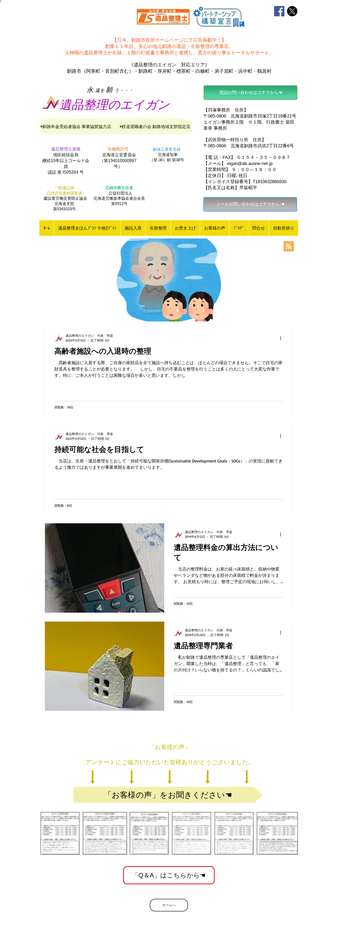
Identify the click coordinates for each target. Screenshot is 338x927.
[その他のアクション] (282, 338)
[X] (292, 11)
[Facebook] (279, 11)
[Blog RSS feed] (289, 246)
